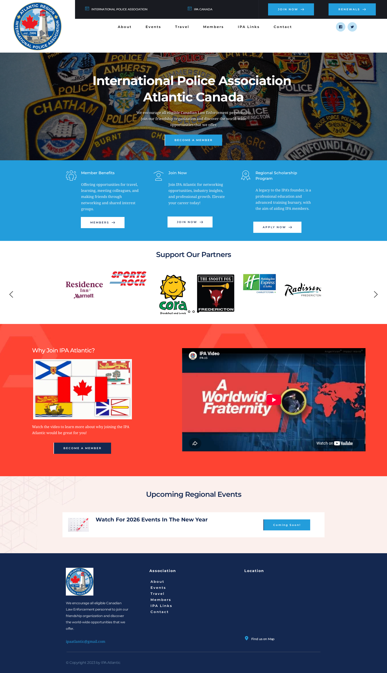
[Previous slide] (11, 294)
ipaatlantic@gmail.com (85, 641)
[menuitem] (125, 27)
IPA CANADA (203, 9)
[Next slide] (375, 294)
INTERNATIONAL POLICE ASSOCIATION (119, 9)
